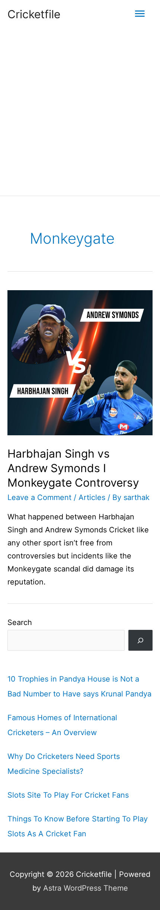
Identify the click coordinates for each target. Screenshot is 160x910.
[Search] (140, 640)
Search (19, 622)
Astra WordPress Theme (85, 888)
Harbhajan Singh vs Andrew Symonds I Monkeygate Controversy (73, 468)
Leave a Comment (39, 497)
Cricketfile (33, 14)
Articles (92, 497)
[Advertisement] (80, 112)
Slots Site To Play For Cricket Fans (68, 795)
